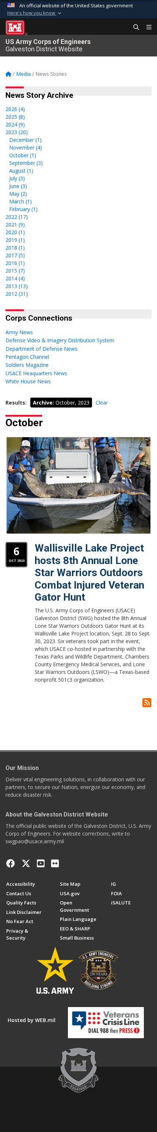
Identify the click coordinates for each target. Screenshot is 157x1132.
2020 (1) (15, 232)
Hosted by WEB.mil (31, 1020)
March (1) (20, 201)
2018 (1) (15, 247)
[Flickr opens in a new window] (55, 863)
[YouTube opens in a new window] (41, 863)
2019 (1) (15, 239)
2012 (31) (16, 293)
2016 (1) (15, 262)
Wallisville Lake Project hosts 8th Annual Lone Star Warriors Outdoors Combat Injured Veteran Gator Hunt (89, 572)
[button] (35, 13)
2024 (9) (15, 124)
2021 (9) (15, 224)
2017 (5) (15, 255)
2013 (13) (16, 286)
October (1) (22, 155)
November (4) (25, 147)
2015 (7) (15, 270)
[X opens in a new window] (26, 863)
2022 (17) (16, 216)
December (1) (25, 139)
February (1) (23, 209)
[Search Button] (133, 27)
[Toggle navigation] (146, 27)
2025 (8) (15, 116)
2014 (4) (15, 278)
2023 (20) (16, 132)
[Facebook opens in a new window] (10, 863)
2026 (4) (15, 109)
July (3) (17, 178)
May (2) (18, 193)
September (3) (26, 162)
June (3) (18, 185)
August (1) (21, 170)
